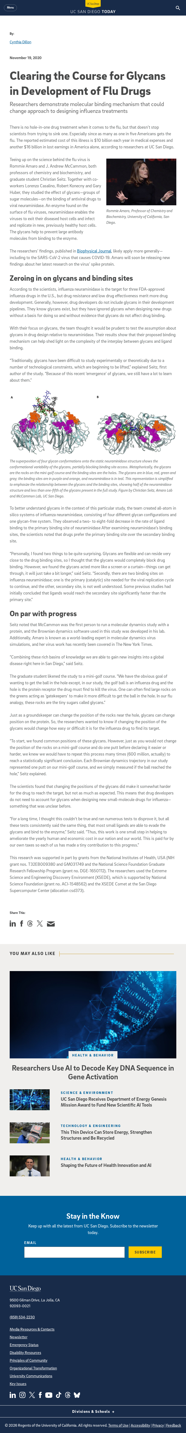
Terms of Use (118, 1425)
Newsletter (18, 1336)
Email (30, 1242)
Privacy (158, 1425)
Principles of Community (28, 1360)
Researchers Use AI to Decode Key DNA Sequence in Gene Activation (93, 1072)
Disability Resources (25, 1352)
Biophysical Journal (94, 250)
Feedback (173, 1425)
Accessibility (140, 1425)
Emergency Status (24, 1344)
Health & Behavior (93, 1055)
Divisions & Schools (91, 1411)
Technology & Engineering (91, 1126)
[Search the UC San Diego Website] (178, 8)
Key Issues (18, 1383)
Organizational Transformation (33, 1368)
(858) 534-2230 (22, 1317)
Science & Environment (87, 1093)
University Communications (31, 1375)
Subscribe (145, 1252)
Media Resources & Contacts (32, 1329)
